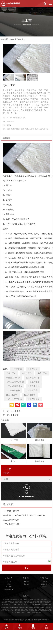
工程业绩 (44, 581)
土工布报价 (35, 382)
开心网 (40, 405)
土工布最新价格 (13, 390)
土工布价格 (33, 369)
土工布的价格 (30, 395)
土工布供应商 (34, 399)
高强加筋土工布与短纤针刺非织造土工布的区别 (24, 515)
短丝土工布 (27, 373)
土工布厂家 (17, 369)
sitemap (44, 587)
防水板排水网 (9, 589)
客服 (33, 628)
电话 (20, 628)
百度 (29, 405)
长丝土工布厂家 (13, 377)
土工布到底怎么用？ (12, 524)
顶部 (46, 628)
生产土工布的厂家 (14, 399)
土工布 (17, 39)
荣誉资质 (26, 584)
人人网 (35, 405)
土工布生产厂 (12, 395)
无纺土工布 (42, 373)
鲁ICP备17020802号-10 (41, 620)
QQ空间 (11, 405)
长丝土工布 (11, 373)
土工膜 (9, 581)
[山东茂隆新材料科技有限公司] (10, 3)
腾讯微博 (23, 405)
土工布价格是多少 (14, 386)
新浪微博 (17, 405)
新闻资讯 (44, 584)
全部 (6, 479)
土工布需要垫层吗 (11, 520)
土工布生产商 (32, 390)
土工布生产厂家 (33, 377)
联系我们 (26, 581)
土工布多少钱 (34, 386)
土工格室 (15, 415)
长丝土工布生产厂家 (15, 382)
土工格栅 (9, 587)
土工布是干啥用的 (11, 511)
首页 (11, 39)
